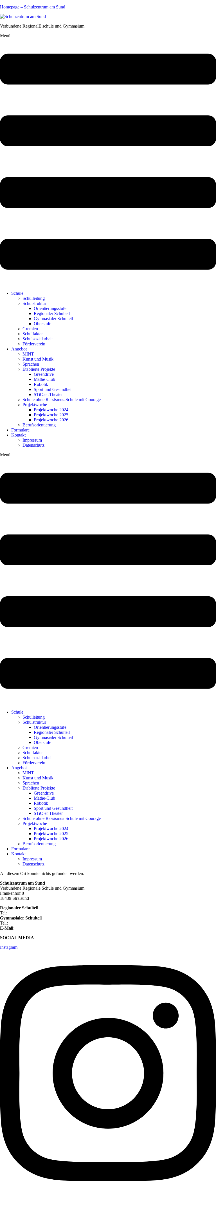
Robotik (41, 384)
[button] (108, 159)
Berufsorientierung (39, 424)
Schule (17, 293)
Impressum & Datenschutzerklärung (32, 1204)
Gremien (30, 328)
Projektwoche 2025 (51, 414)
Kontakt (18, 435)
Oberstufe (42, 323)
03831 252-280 (21, 912)
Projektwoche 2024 (51, 409)
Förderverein (33, 343)
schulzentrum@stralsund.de (40, 928)
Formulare (20, 430)
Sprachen (30, 364)
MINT (28, 354)
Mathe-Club (44, 379)
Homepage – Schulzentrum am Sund (32, 7)
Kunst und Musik (37, 359)
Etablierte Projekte (38, 369)
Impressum (32, 440)
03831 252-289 (22, 923)
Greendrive (44, 374)
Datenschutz (33, 445)
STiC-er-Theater (48, 394)
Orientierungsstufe (50, 308)
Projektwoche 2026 (51, 419)
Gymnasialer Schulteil (53, 318)
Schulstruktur (34, 303)
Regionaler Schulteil (52, 313)
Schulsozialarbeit (37, 338)
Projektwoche (34, 404)
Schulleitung (33, 298)
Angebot (19, 349)
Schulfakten (33, 333)
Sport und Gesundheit (53, 389)
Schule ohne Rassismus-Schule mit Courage (61, 399)
